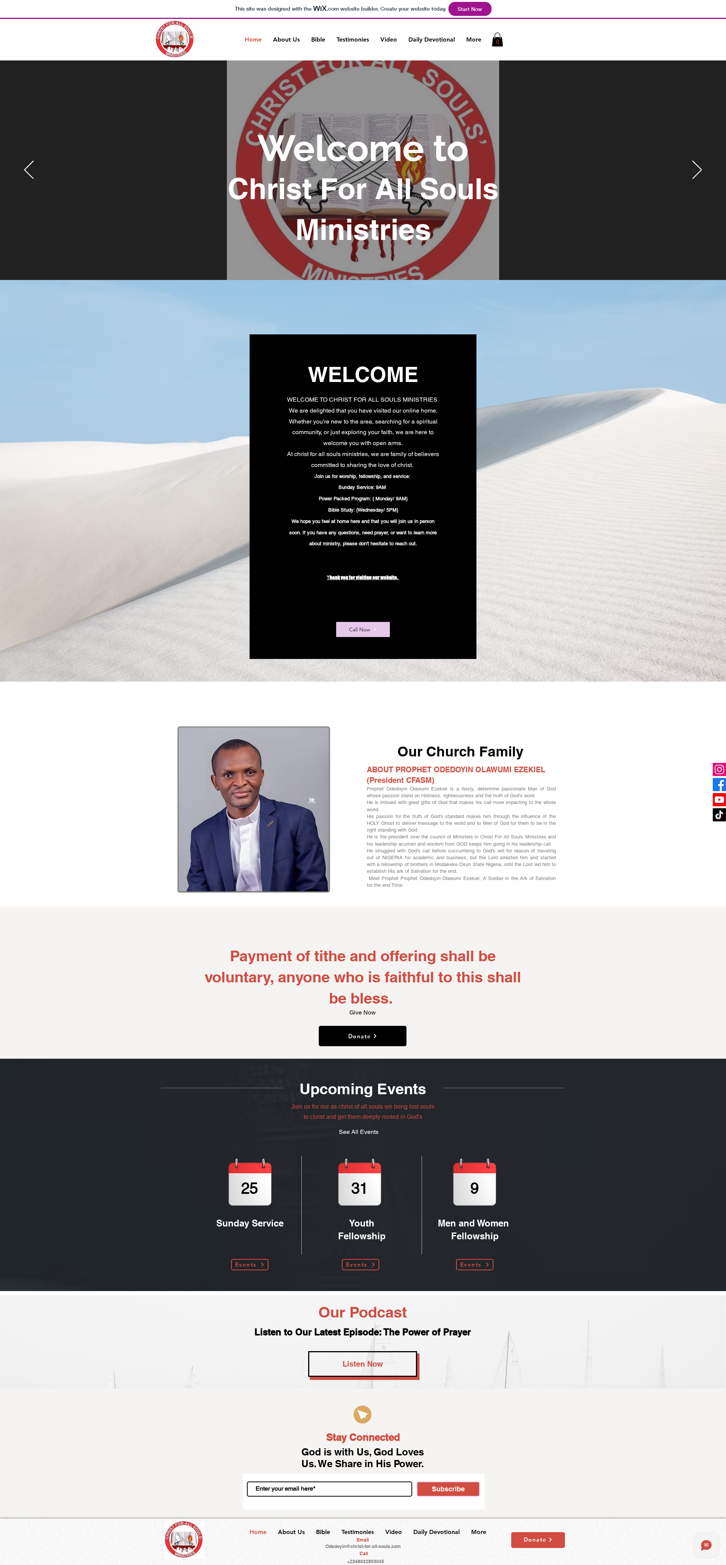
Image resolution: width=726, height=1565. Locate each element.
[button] (497, 39)
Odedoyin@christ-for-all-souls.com (363, 1546)
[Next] (697, 170)
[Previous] (29, 170)
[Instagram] (719, 769)
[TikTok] (719, 814)
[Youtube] (719, 799)
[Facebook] (719, 784)
